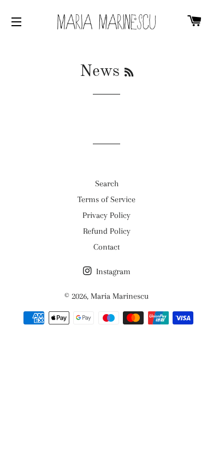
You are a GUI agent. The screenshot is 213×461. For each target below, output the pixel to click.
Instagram (112, 271)
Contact (106, 247)
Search (107, 183)
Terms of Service (106, 199)
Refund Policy (107, 231)
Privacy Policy (106, 215)
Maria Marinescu (120, 296)
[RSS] (129, 73)
